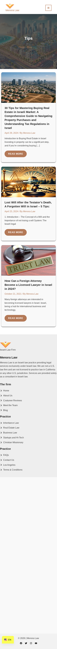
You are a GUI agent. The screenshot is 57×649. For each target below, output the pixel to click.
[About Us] (6, 395)
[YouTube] (36, 643)
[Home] (4, 390)
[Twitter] (26, 643)
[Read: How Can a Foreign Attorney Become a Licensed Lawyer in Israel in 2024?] (28, 260)
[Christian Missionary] (11, 442)
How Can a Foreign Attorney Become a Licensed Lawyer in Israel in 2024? (28, 284)
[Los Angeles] (7, 465)
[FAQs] (4, 455)
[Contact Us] (7, 460)
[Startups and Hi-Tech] (12, 437)
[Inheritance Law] (9, 423)
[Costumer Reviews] (11, 400)
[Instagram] (31, 643)
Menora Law (12, 10)
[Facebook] (21, 643)
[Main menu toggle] (48, 8)
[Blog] (4, 410)
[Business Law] (8, 432)
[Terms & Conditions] (11, 470)
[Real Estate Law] (9, 428)
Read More (17, 155)
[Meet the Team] (9, 405)
